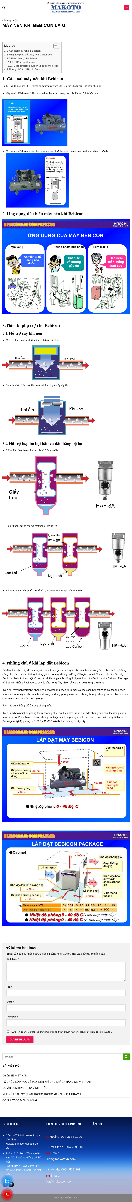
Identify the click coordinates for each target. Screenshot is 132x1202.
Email (10, 1001)
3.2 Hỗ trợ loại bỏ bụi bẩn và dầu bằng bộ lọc (35, 66)
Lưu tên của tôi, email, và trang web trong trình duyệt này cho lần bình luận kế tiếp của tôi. (61, 1031)
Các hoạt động (10, 21)
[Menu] (126, 7)
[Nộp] (126, 1056)
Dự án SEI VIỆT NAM (14, 1075)
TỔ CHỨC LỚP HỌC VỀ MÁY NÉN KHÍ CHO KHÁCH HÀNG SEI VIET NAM (46, 1081)
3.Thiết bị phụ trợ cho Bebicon (22, 58)
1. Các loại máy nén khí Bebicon (24, 50)
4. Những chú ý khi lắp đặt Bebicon (25, 69)
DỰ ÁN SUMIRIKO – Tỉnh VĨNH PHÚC (24, 1088)
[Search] (3, 7)
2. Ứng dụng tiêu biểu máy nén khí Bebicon (29, 54)
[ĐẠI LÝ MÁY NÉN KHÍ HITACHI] (66, 7)
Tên (9, 986)
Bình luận (12, 959)
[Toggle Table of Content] (54, 46)
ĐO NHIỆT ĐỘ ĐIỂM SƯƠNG (19, 1100)
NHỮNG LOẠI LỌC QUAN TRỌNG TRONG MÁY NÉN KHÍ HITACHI (41, 1094)
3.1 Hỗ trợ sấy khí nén (23, 62)
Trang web (12, 1016)
